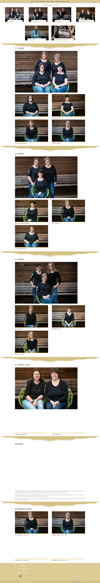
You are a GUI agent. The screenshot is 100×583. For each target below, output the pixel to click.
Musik (67, 1)
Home (32, 1)
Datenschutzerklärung (76, 581)
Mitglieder (42, 1)
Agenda (52, 1)
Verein (37, 1)
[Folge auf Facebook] (20, 576)
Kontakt (62, 1)
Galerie (57, 1)
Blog (48, 1)
